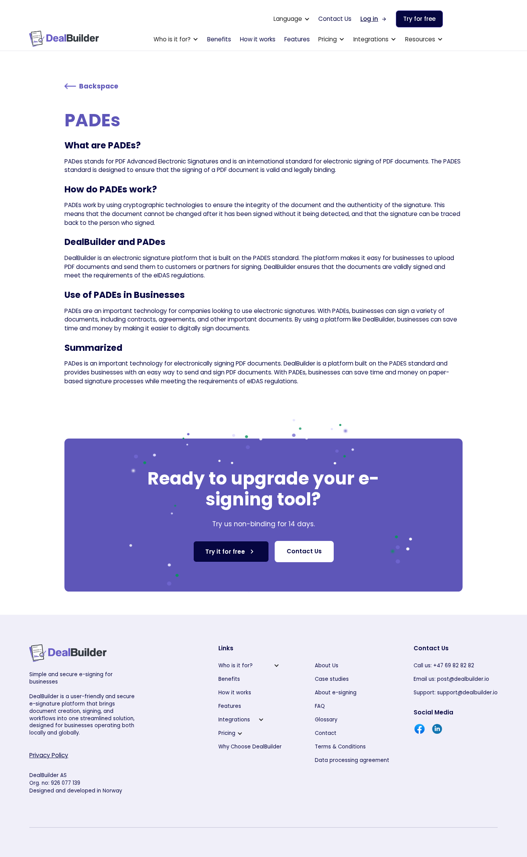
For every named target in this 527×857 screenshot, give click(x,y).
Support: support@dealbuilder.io (456, 692)
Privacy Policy (48, 755)
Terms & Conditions (340, 746)
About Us (326, 665)
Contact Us (334, 19)
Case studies (332, 679)
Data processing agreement (352, 760)
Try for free (419, 19)
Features (297, 39)
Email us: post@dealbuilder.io (451, 679)
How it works (257, 39)
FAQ (320, 706)
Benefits (219, 39)
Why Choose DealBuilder (250, 746)
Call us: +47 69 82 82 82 (444, 665)
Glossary (326, 719)
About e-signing (335, 692)
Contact (325, 733)
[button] (292, 19)
